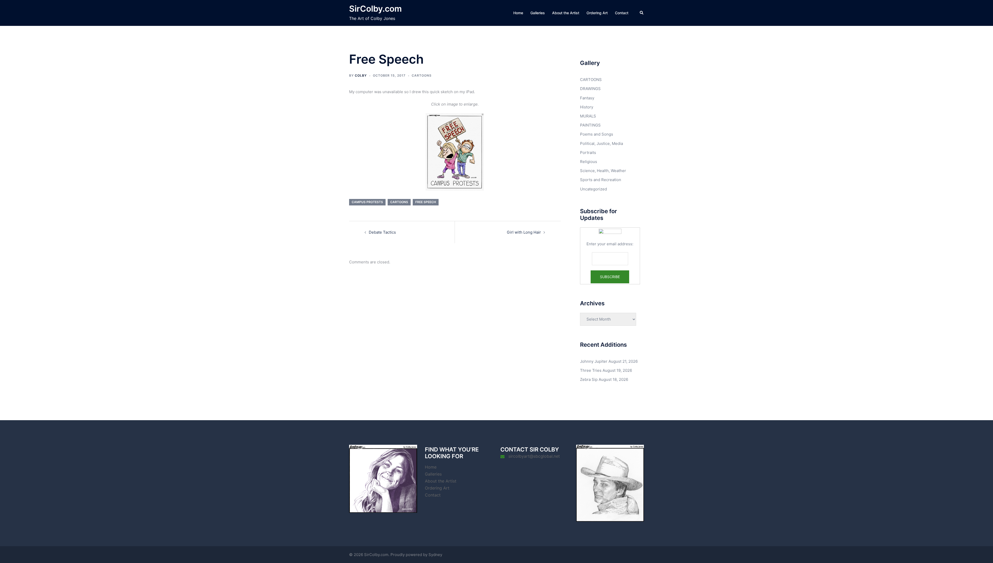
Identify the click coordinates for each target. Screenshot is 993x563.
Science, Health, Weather (603, 170)
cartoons (399, 202)
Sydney (435, 554)
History (586, 107)
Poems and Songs (596, 134)
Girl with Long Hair (524, 232)
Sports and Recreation (600, 179)
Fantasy (587, 97)
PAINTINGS (590, 125)
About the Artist (565, 13)
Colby (361, 75)
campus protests (367, 202)
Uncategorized (593, 189)
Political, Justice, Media (601, 143)
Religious (588, 161)
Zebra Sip (589, 379)
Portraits (588, 152)
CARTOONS (422, 75)
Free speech (425, 202)
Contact (621, 13)
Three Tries (590, 370)
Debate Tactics (382, 232)
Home (518, 13)
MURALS (588, 116)
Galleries (537, 13)
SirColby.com (375, 9)
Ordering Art (597, 13)
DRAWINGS (590, 88)
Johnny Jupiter (593, 361)
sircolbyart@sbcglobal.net (534, 456)
